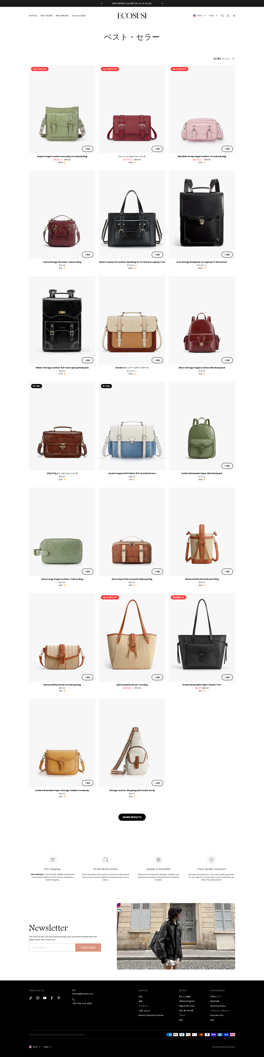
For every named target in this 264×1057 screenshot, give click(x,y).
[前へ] (101, 3)
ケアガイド (143, 1006)
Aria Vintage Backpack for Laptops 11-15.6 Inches (202, 262)
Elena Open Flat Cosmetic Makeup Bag (132, 579)
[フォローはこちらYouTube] (45, 998)
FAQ (140, 996)
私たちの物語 (185, 996)
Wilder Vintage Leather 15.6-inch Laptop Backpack (62, 367)
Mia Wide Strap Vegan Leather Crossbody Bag (202, 156)
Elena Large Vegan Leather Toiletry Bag (62, 579)
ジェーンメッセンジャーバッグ (132, 156)
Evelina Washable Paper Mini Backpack (202, 473)
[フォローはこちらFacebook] (52, 998)
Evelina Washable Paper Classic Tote (202, 684)
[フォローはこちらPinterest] (59, 998)
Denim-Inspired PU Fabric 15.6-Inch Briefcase (132, 473)
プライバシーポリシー (220, 1010)
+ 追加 (87, 149)
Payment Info (216, 1015)
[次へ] (162, 3)
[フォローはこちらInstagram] (38, 998)
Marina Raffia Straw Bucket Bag (202, 579)
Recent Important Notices (151, 1015)
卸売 (181, 1020)
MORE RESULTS (132, 817)
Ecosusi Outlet (79, 15)
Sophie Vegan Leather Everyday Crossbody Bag (62, 156)
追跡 (140, 1001)
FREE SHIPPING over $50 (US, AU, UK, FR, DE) (132, 3)
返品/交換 (214, 1001)
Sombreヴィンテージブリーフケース (132, 367)
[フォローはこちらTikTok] (31, 998)
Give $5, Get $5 (186, 1010)
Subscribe (88, 947)
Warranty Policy (217, 1006)
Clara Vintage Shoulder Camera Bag (62, 262)
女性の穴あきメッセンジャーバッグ (62, 473)
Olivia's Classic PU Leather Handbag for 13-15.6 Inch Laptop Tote (132, 262)
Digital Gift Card (186, 1006)
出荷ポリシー (216, 996)
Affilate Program (187, 1001)
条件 (212, 1020)
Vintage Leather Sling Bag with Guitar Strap (132, 790)
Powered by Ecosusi (227, 1047)
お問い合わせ (144, 1010)
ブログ (182, 1015)
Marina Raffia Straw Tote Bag (132, 684)
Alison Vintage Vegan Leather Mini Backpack (201, 367)
